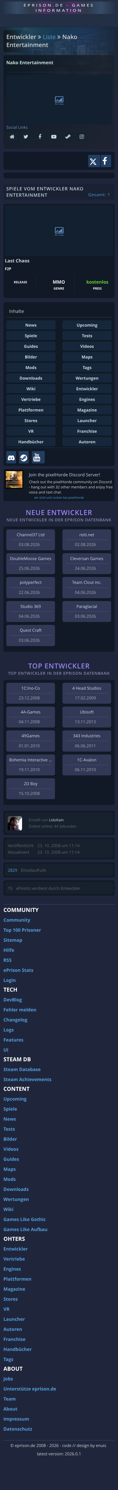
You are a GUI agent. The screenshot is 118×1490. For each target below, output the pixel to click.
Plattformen (31, 410)
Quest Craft (31, 630)
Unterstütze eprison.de (29, 1389)
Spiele (31, 336)
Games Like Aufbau (25, 1229)
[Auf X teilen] (94, 161)
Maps (87, 357)
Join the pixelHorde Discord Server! (64, 475)
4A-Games (31, 712)
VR (31, 431)
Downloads (30, 378)
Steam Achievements (27, 1079)
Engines (87, 399)
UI (5, 1050)
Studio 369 (30, 606)
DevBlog (12, 999)
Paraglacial (86, 606)
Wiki (31, 389)
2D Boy (30, 784)
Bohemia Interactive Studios (36, 760)
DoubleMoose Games (30, 558)
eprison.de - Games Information (58, 8)
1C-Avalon (86, 760)
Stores (31, 421)
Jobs (8, 1379)
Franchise (87, 431)
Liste (49, 37)
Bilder (31, 357)
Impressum (16, 1419)
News (30, 325)
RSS (7, 960)
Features (13, 1040)
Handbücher (31, 442)
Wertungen (87, 378)
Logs (8, 1030)
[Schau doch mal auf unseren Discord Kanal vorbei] (11, 457)
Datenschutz (17, 1429)
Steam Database (22, 1069)
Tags (86, 367)
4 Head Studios (86, 688)
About (10, 1409)
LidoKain (56, 819)
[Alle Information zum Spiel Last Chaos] (59, 230)
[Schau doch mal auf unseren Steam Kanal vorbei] (23, 457)
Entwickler (87, 389)
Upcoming (87, 325)
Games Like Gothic (24, 1219)
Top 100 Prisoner (22, 930)
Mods (31, 367)
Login (9, 980)
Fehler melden (19, 1010)
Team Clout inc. (86, 582)
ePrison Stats (18, 970)
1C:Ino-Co (30, 688)
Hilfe (8, 950)
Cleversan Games (86, 558)
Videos (87, 346)
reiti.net (86, 535)
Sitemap (12, 940)
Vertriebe (30, 399)
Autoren (87, 442)
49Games (30, 736)
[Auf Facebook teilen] (106, 161)
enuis (101, 1445)
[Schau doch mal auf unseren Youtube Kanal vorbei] (38, 457)
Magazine (87, 410)
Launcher (87, 421)
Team (9, 1399)
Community (16, 920)
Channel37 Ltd (31, 535)
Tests (87, 336)
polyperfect (31, 582)
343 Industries (86, 736)
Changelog (15, 1020)
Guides (31, 346)
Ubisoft (87, 712)
